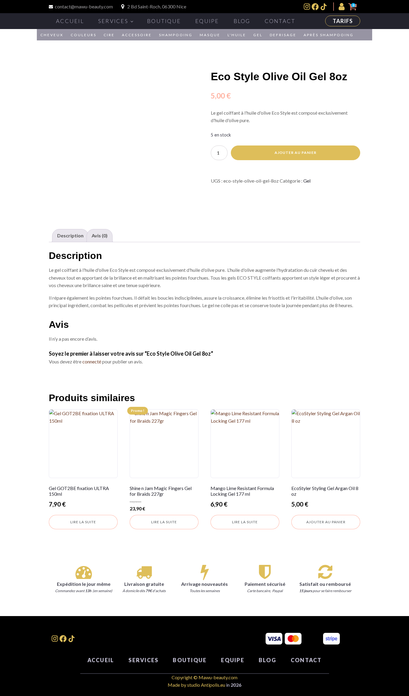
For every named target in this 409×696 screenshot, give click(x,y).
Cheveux (51, 35)
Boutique (164, 21)
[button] (342, 6)
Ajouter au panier (295, 152)
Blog (242, 21)
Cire (109, 35)
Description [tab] (70, 235)
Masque (210, 35)
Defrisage (283, 35)
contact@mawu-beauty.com (84, 6)
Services (113, 21)
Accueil (70, 21)
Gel (258, 35)
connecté (91, 361)
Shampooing (176, 35)
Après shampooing (329, 35)
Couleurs (83, 35)
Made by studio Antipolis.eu (196, 685)
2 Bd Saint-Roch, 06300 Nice (156, 6)
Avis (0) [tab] (99, 235)
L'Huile (237, 35)
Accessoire (137, 35)
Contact (280, 21)
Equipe (207, 21)
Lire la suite (83, 522)
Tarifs (343, 21)
